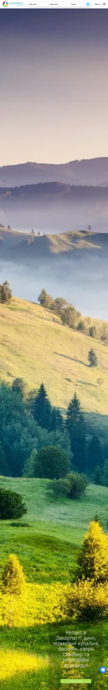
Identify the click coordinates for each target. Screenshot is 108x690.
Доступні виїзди (76, 681)
